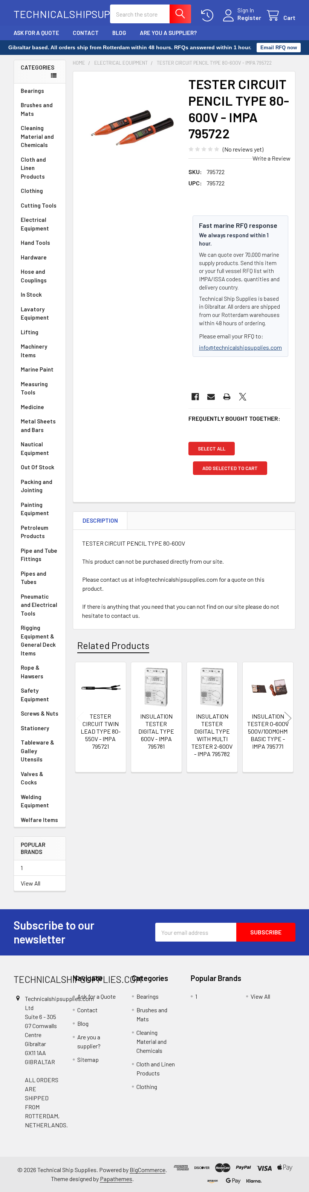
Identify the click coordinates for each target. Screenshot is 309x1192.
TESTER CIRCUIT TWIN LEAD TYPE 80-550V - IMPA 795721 (101, 731)
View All (30, 883)
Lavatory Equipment (35, 313)
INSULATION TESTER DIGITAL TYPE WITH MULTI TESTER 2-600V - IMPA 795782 (212, 735)
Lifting (29, 332)
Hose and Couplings (34, 276)
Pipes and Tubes (33, 577)
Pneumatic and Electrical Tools (39, 605)
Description (100, 520)
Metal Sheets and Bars (38, 425)
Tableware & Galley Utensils (37, 751)
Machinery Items (34, 350)
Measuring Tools (34, 388)
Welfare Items (39, 819)
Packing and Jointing (36, 486)
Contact (86, 32)
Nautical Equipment (35, 448)
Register (249, 17)
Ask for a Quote (36, 32)
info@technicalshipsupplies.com (240, 347)
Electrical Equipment (35, 224)
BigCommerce (147, 1169)
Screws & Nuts (39, 713)
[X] (242, 396)
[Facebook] (195, 396)
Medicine (32, 406)
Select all (211, 449)
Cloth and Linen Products (33, 168)
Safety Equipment (35, 694)
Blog (119, 32)
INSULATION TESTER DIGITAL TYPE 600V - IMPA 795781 (156, 731)
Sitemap (88, 1059)
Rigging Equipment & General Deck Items (38, 640)
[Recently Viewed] (209, 15)
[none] (129, 127)
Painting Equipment (35, 509)
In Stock (31, 294)
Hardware (34, 257)
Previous (80, 718)
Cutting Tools (39, 205)
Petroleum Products (34, 532)
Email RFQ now (278, 47)
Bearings (32, 90)
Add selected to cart (230, 468)
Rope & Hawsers (32, 671)
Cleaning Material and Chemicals (37, 136)
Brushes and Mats (37, 109)
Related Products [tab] (113, 645)
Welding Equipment (35, 801)
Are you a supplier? (168, 32)
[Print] (227, 396)
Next (287, 718)
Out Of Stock (37, 467)
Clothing (32, 190)
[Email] (211, 396)
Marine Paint (37, 369)
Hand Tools (35, 242)
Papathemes (116, 1178)
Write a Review (271, 158)
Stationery (35, 728)
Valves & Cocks (32, 778)
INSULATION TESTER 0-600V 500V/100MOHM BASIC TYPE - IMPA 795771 (268, 731)
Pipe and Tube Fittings (39, 555)
